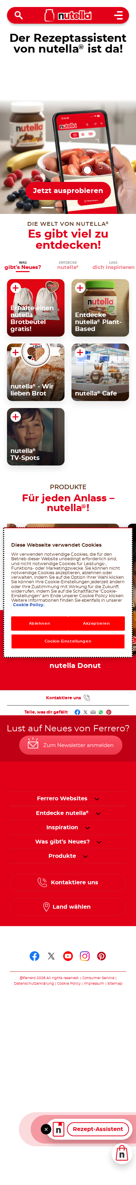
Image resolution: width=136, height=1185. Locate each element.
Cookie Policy (69, 983)
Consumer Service (98, 978)
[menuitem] (62, 813)
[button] (47, 207)
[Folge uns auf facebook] (34, 956)
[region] (68, 593)
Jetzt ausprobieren (68, 190)
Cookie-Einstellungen (68, 642)
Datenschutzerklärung (34, 983)
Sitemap (114, 983)
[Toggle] (46, 1129)
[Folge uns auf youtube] (68, 956)
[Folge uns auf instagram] (85, 956)
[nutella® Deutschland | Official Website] (68, 15)
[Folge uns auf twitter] (51, 956)
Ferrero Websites (62, 798)
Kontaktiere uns (63, 698)
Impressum (94, 983)
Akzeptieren (96, 623)
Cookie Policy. (28, 605)
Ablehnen (40, 623)
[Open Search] (18, 15)
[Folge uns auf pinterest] (101, 956)
